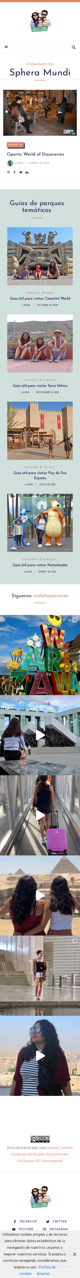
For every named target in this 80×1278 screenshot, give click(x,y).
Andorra (30, 559)
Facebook (28, 1221)
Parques (33, 293)
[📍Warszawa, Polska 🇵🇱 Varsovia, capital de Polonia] (40, 655)
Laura (19, 163)
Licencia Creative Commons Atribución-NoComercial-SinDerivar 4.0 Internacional (42, 1154)
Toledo (49, 467)
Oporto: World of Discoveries (35, 154)
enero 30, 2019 (39, 163)
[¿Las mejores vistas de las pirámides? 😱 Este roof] (40, 895)
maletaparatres (50, 595)
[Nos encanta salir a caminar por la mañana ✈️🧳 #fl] (40, 815)
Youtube (26, 1229)
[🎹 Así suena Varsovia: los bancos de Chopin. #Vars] (40, 735)
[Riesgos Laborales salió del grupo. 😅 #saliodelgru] (40, 1056)
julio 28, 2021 (47, 484)
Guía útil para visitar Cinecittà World (40, 299)
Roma (49, 293)
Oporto (15, 144)
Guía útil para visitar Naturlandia (40, 565)
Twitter (60, 1221)
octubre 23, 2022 (47, 305)
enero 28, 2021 (47, 572)
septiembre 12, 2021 (47, 392)
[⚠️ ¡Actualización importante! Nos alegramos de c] (40, 976)
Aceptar (43, 1273)
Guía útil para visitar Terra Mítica (40, 386)
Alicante (30, 380)
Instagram (58, 1229)
